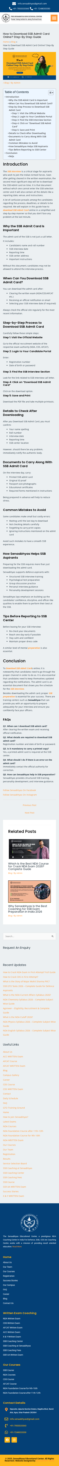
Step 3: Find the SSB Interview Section (31, 119)
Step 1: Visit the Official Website (28, 113)
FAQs (11, 156)
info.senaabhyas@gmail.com (32, 3)
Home (6, 1112)
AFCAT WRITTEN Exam (14, 1065)
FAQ (5, 1103)
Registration (9, 1154)
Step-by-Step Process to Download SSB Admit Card (29, 108)
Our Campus (9, 1285)
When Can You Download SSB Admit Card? (30, 103)
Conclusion (11, 153)
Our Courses (9, 1144)
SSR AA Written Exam (13, 1355)
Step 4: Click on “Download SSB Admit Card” (31, 125)
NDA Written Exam (11, 1318)
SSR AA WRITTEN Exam (14, 1186)
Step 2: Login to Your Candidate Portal (32, 116)
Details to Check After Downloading (27, 133)
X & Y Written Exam (12, 1336)
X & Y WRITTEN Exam (13, 1196)
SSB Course (9, 1182)
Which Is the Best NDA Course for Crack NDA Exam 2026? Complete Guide (28, 866)
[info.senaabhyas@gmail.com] (14, 3)
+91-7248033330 (42, 8)
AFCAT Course (10, 1061)
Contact (7, 1093)
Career (6, 1079)
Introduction (12, 96)
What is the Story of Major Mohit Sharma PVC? (26, 981)
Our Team (8, 1149)
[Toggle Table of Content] (49, 92)
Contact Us (8, 1303)
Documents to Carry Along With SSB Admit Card (27, 138)
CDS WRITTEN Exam (13, 1089)
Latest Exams (9, 1121)
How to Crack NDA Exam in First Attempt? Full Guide (29, 972)
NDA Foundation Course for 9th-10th (21, 1135)
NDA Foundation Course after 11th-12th (23, 1131)
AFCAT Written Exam (12, 1327)
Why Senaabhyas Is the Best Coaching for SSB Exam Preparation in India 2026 (27, 908)
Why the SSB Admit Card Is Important (28, 100)
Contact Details (14, 1403)
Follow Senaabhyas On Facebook (19, 790)
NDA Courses (9, 1126)
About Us (7, 1051)
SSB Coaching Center (13, 1172)
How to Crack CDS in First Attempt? (20, 976)
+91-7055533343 (21, 8)
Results (6, 1158)
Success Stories (11, 1191)
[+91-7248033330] (31, 8)
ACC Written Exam (11, 1332)
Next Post (29, 812)
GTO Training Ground (14, 1107)
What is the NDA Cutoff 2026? (18, 1017)
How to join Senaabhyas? (15, 1117)
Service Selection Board (15, 1163)
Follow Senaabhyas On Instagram (20, 794)
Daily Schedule (10, 1098)
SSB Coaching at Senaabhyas (17, 1168)
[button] (54, 18)
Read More (17, 1246)
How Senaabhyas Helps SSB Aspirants (28, 146)
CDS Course (9, 1084)
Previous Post (29, 805)
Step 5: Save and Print (23, 129)
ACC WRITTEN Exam (13, 1056)
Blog (6, 82)
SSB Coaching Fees (12, 1177)
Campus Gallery (11, 1075)
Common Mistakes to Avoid (23, 143)
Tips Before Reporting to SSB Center (27, 149)
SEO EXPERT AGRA (45, 1461)
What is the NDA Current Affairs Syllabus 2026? (27, 994)
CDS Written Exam (11, 1323)
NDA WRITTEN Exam (13, 1140)
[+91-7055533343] (10, 8)
